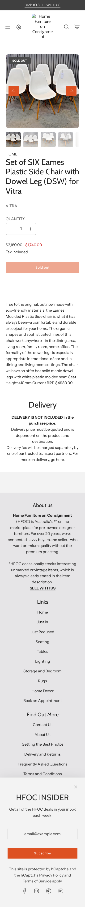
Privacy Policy (51, 875)
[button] (13, 91)
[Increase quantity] (30, 229)
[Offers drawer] (18, 26)
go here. (58, 459)
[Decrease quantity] (11, 229)
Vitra (11, 205)
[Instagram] (36, 891)
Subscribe (42, 853)
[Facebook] (24, 891)
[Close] (75, 787)
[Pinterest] (48, 891)
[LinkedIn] (60, 891)
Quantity (15, 218)
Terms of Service (37, 881)
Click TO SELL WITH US (42, 5)
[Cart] (77, 26)
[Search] (66, 26)
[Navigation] (7, 26)
